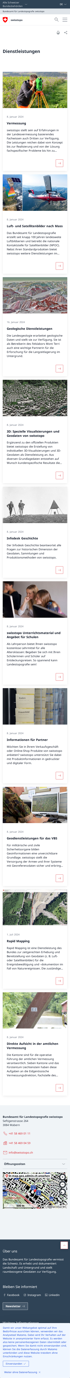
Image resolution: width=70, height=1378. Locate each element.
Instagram (34, 1295)
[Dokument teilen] (65, 32)
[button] (64, 1245)
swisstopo (17, 20)
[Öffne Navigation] (65, 19)
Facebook (13, 1295)
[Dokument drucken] (58, 32)
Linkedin (54, 1295)
